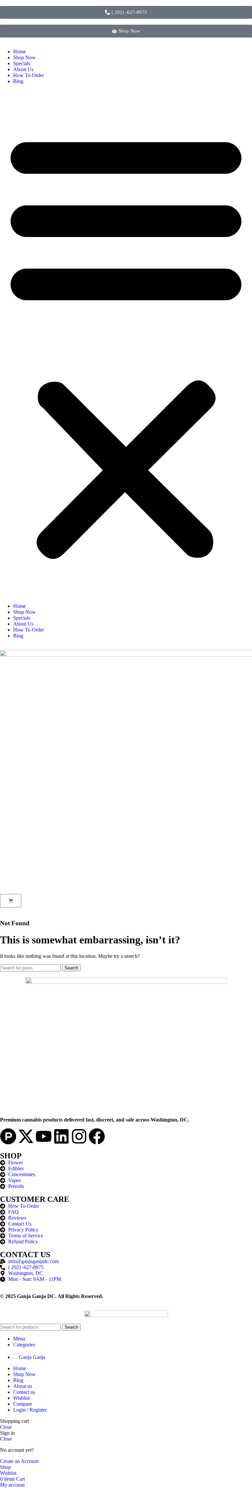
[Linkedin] (61, 1136)
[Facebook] (97, 1136)
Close (6, 1427)
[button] (126, 344)
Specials (21, 63)
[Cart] (10, 900)
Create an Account (19, 1461)
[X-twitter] (26, 1136)
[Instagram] (79, 1136)
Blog (18, 81)
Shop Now (24, 57)
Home (19, 51)
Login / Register (30, 1410)
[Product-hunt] (8, 1136)
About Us (23, 69)
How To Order (28, 75)
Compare (22, 1404)
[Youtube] (43, 1136)
